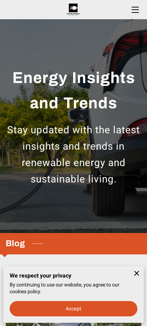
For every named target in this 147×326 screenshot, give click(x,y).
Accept (73, 308)
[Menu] (135, 10)
